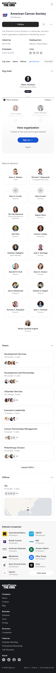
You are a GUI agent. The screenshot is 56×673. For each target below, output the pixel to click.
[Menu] (52, 4)
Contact (5, 602)
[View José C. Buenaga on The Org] (40, 247)
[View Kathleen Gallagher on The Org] (15, 247)
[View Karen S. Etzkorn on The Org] (40, 266)
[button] (28, 86)
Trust (4, 619)
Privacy (34, 668)
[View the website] (41, 53)
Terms (26, 668)
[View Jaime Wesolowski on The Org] (15, 285)
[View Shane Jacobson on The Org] (28, 79)
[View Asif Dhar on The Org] (15, 228)
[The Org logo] (9, 586)
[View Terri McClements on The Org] (15, 209)
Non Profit (6, 44)
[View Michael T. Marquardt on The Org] (40, 171)
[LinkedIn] (8, 659)
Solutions (6, 615)
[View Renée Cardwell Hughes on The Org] (28, 323)
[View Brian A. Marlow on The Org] (15, 171)
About (4, 598)
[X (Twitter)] (3, 659)
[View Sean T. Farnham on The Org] (40, 304)
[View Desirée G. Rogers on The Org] (40, 285)
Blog (4, 605)
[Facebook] (14, 659)
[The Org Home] (9, 4)
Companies (7, 632)
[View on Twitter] (30, 53)
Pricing (5, 623)
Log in (28, 147)
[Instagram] (19, 659)
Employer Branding (10, 642)
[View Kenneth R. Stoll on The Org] (15, 266)
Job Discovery (8, 649)
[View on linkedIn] (34, 53)
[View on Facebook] (37, 53)
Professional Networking (12, 646)
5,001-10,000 (8, 53)
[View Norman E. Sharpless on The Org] (15, 304)
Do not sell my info (47, 668)
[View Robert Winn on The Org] (40, 209)
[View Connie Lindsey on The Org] (40, 228)
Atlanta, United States (38, 44)
